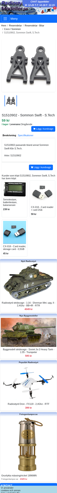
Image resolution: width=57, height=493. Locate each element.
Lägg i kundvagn (44, 129)
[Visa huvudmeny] (5, 19)
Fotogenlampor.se (28, 414)
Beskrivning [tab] (9, 135)
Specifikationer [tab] (25, 135)
